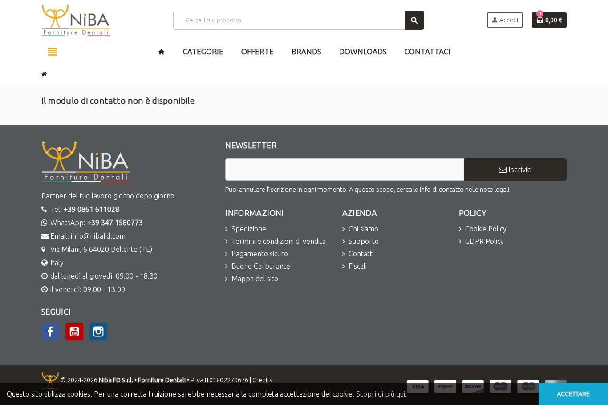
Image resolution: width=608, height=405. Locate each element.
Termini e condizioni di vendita (278, 241)
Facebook (50, 331)
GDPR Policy (484, 241)
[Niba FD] (76, 20)
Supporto (364, 241)
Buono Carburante (260, 266)
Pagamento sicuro (259, 254)
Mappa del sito (254, 279)
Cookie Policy (486, 229)
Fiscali (358, 266)
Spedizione (248, 229)
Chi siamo (363, 229)
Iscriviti (519, 169)
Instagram (98, 331)
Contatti (361, 254)
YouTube (74, 331)
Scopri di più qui (380, 394)
